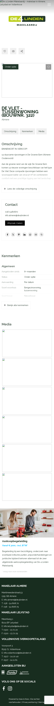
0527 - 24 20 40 (11, 656)
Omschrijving (10, 131)
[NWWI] (24, 672)
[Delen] (22, 51)
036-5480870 (11, 212)
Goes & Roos (24, 699)
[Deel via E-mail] (36, 234)
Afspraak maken (15, 223)
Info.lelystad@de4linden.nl (16, 626)
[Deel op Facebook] (7, 234)
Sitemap (41, 702)
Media (41, 131)
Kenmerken (27, 131)
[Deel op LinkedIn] (24, 234)
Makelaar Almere (14, 585)
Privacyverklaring (29, 702)
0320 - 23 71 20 (10, 630)
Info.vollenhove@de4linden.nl (17, 653)
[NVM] (3, 672)
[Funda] (12, 672)
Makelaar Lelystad (15, 612)
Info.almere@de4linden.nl (15, 599)
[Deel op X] (13, 234)
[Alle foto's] (13, 51)
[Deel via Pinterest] (18, 234)
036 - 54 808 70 (11, 603)
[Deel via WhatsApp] (30, 234)
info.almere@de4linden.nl (17, 215)
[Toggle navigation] (49, 4)
